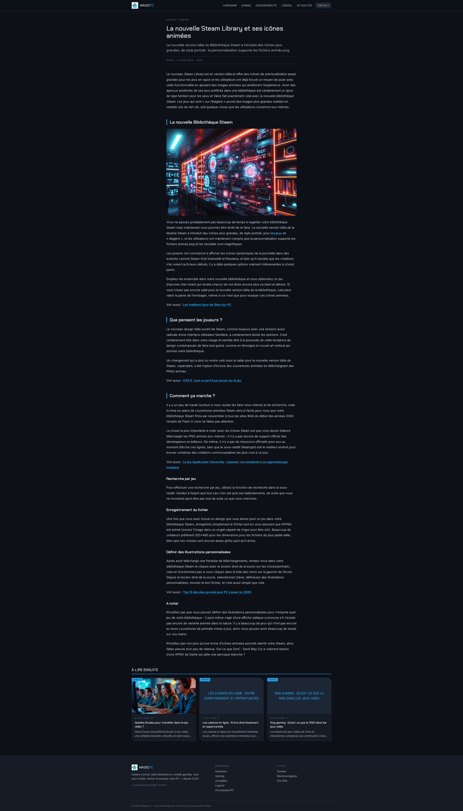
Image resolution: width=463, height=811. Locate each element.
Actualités (304, 5)
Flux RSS (282, 780)
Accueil (171, 19)
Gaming (246, 5)
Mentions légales (287, 776)
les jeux (276, 233)
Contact (323, 5)
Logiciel (287, 5)
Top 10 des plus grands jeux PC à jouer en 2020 (217, 592)
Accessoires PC (266, 5)
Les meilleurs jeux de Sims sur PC (207, 304)
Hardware (230, 5)
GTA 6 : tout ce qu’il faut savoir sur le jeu (212, 380)
